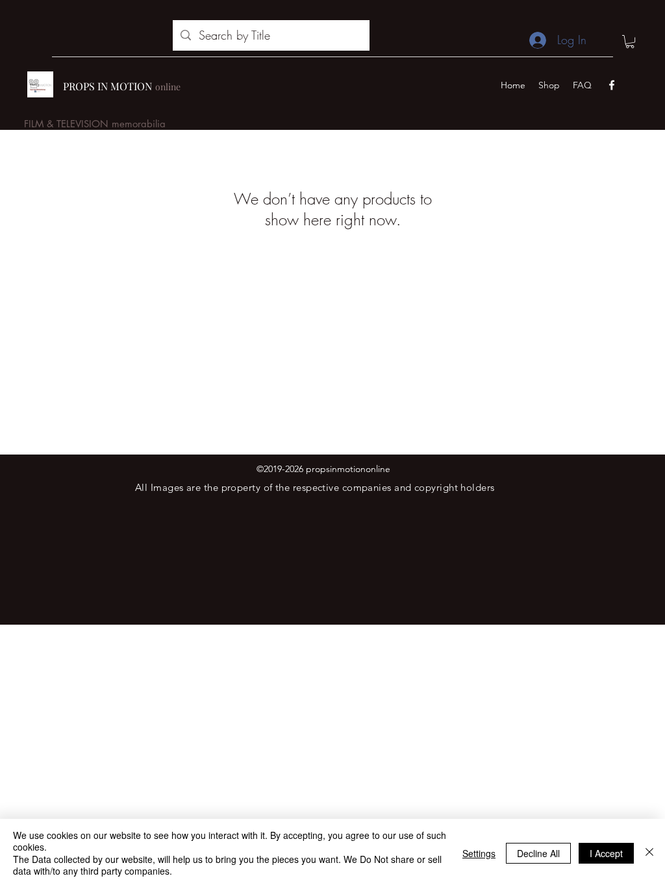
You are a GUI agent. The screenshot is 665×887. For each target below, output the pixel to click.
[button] (630, 41)
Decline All (538, 853)
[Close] (649, 853)
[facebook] (611, 85)
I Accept (606, 853)
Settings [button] (479, 853)
